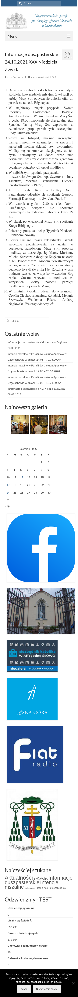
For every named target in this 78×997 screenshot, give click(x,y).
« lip (7, 505)
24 (8, 492)
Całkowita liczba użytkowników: (29, 958)
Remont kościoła (57, 888)
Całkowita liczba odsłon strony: (28, 945)
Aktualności (43, 77)
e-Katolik (41, 878)
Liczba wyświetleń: (20, 920)
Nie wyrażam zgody (46, 988)
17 (8, 485)
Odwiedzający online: (22, 907)
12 (21, 477)
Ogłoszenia (30, 888)
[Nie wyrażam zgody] (73, 983)
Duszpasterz (19, 77)
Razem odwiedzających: (23, 933)
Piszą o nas (42, 888)
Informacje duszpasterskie (39, 880)
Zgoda (24, 988)
